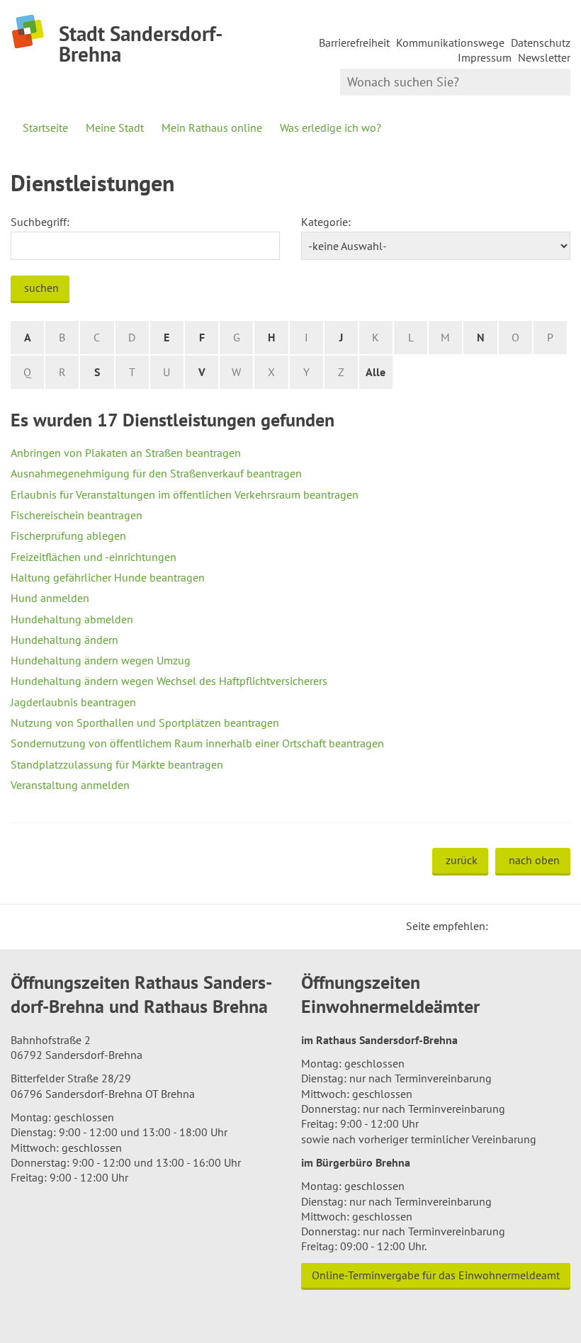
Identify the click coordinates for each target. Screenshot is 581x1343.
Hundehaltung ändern (64, 640)
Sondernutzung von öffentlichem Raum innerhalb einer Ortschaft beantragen (197, 743)
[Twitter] (503, 926)
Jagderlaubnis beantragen (73, 702)
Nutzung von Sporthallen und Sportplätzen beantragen (145, 722)
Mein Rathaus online (212, 127)
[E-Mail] (537, 926)
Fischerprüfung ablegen (68, 535)
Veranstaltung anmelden (70, 785)
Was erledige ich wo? (330, 127)
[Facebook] (520, 926)
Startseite (45, 127)
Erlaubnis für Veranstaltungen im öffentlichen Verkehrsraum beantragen (185, 494)
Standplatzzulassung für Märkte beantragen (117, 764)
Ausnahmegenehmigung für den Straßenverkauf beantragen (156, 473)
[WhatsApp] (554, 926)
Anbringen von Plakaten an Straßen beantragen (126, 453)
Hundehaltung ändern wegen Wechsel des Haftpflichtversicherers (169, 681)
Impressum (485, 57)
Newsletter (544, 57)
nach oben (534, 860)
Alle (375, 372)
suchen (41, 287)
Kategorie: (326, 222)
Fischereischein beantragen (76, 515)
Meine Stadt (115, 127)
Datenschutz (540, 42)
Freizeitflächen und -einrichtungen (93, 557)
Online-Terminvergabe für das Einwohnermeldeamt (436, 1275)
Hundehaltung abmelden (72, 619)
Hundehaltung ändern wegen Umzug (101, 660)
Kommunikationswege (450, 42)
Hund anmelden (50, 598)
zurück (462, 860)
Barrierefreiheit (354, 42)
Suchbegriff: (40, 222)
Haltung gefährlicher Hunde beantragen (108, 577)
